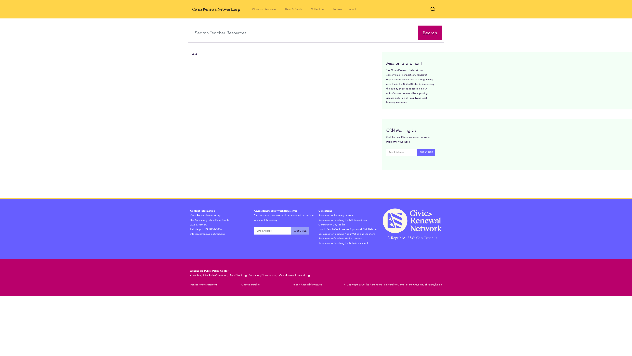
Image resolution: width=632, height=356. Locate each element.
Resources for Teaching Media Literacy (340, 238)
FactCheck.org (238, 275)
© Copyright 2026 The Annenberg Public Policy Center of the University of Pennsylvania (393, 284)
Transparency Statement (203, 284)
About (352, 9)
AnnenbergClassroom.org (263, 275)
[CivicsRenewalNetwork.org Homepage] (217, 9)
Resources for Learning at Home (336, 215)
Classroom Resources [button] (264, 9)
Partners (337, 9)
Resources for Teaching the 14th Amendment (343, 243)
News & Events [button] (293, 9)
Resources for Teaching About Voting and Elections (346, 233)
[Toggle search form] (433, 9)
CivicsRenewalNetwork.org (294, 275)
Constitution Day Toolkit (331, 224)
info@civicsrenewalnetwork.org (207, 233)
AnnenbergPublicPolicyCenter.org (209, 275)
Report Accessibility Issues (307, 284)
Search (430, 32)
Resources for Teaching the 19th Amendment (343, 220)
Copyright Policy (250, 284)
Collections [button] (317, 9)
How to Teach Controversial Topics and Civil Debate (347, 229)
